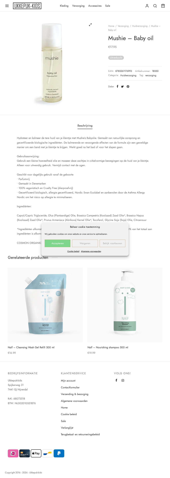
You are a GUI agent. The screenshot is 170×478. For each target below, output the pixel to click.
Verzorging (78, 6)
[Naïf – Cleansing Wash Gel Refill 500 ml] (45, 305)
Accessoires (94, 6)
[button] (76, 274)
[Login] (147, 6)
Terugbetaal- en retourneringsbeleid (80, 434)
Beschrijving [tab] (85, 125)
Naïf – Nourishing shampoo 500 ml (107, 347)
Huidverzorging (140, 26)
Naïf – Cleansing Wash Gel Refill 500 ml (31, 347)
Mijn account (68, 381)
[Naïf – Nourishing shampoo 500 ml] (124, 305)
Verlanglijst (67, 428)
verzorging (150, 75)
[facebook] (116, 380)
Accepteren (57, 243)
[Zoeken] (155, 6)
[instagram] (122, 380)
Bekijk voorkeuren (112, 243)
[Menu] (7, 6)
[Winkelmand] (163, 6)
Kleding (64, 6)
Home (111, 26)
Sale (107, 6)
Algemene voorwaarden (91, 251)
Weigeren (85, 243)
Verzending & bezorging (74, 394)
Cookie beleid (73, 251)
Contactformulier (70, 387)
